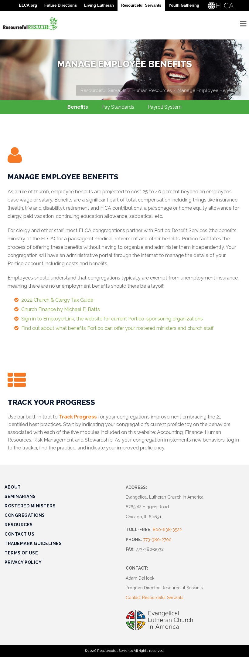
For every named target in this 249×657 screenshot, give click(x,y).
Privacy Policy (23, 562)
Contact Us (19, 534)
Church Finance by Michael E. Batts (60, 309)
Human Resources (152, 90)
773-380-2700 (157, 539)
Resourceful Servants (103, 90)
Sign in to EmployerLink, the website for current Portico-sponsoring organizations (112, 319)
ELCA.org (28, 5)
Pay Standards (117, 107)
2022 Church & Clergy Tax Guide (57, 300)
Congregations (25, 515)
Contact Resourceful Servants (154, 597)
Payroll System (165, 107)
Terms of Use (21, 552)
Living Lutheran (99, 5)
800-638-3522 (167, 529)
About (13, 487)
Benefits (77, 107)
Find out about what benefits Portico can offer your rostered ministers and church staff (117, 328)
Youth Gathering (184, 5)
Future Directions (60, 5)
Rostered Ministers (30, 505)
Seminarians (20, 496)
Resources (19, 524)
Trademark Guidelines (33, 543)
